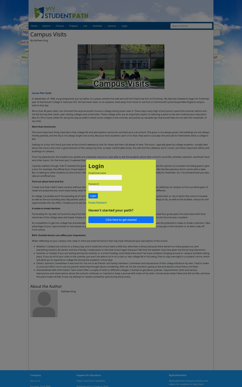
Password (93, 183)
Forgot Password (97, 202)
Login (93, 195)
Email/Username (97, 173)
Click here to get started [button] (121, 220)
